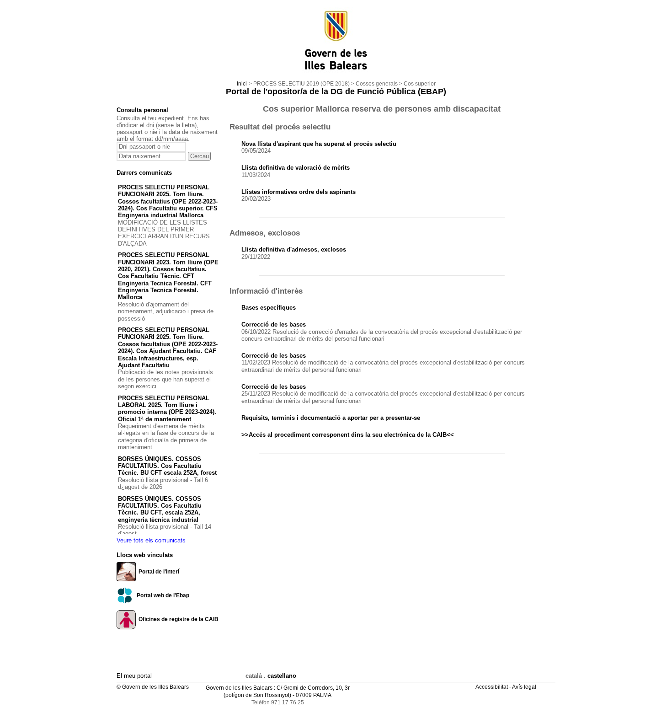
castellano (281, 675)
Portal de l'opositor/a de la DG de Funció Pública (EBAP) (336, 91)
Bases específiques (268, 307)
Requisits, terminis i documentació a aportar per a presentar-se (330, 417)
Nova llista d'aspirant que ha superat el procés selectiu (318, 143)
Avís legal (525, 687)
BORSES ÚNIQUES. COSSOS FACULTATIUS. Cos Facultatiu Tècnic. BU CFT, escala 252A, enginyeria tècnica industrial (160, 509)
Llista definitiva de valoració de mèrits (295, 167)
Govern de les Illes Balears (239, 688)
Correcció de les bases (273, 324)
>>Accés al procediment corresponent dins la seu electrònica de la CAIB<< (347, 434)
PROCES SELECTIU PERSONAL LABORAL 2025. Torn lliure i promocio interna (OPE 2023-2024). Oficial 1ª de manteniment (167, 409)
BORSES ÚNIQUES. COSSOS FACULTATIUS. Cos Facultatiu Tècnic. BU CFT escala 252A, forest (167, 466)
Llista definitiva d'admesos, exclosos (293, 249)
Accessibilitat (492, 687)
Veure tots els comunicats (151, 540)
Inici (242, 83)
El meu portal (134, 675)
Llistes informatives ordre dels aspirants (298, 191)
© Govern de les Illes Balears (153, 687)
